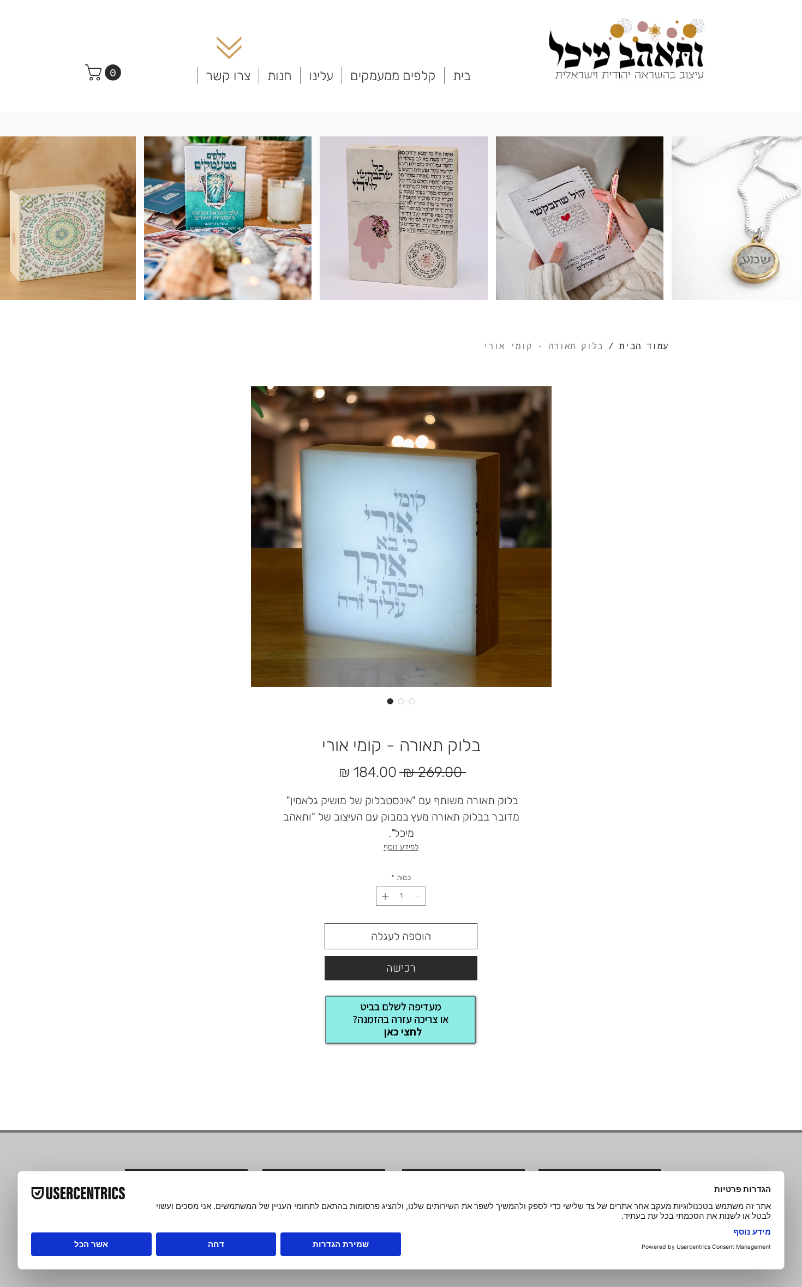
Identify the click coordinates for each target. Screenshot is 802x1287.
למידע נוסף (401, 847)
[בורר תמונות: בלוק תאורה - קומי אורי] (390, 701)
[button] (105, 72)
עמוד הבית (643, 347)
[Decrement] (418, 896)
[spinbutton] (401, 896)
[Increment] (384, 896)
